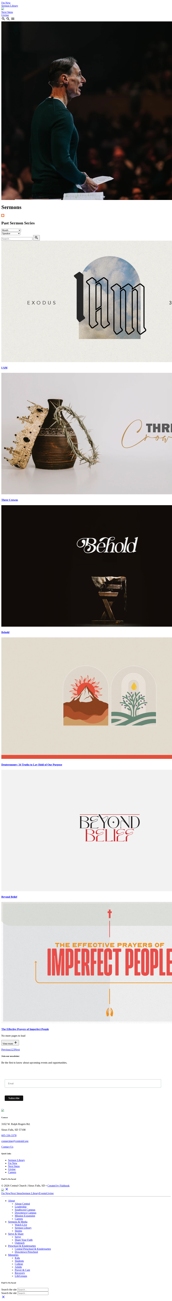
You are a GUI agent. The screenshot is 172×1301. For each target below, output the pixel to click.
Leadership (21, 1206)
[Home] (2, 9)
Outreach (20, 1242)
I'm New (6, 2)
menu (13, 19)
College (19, 1264)
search (3, 19)
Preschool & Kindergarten (22, 1245)
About (11, 1200)
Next (17, 1049)
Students (19, 1261)
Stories (18, 1230)
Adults (18, 1267)
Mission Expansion (25, 1215)
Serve (18, 1236)
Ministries (13, 1254)
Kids (17, 1257)
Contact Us (7, 1146)
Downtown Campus (25, 1212)
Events (42, 1193)
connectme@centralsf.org (14, 1141)
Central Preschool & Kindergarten (33, 1248)
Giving (5, 15)
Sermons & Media (17, 1221)
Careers (12, 1172)
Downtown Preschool (26, 1251)
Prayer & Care (22, 1270)
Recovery (20, 1273)
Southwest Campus (25, 1209)
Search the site (9, 1289)
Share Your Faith (24, 1239)
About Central (22, 1203)
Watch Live (21, 1224)
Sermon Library (9, 5)
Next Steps (7, 12)
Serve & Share (16, 1233)
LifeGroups (21, 1276)
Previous (6, 1049)
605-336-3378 (8, 1135)
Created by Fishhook (58, 1185)
